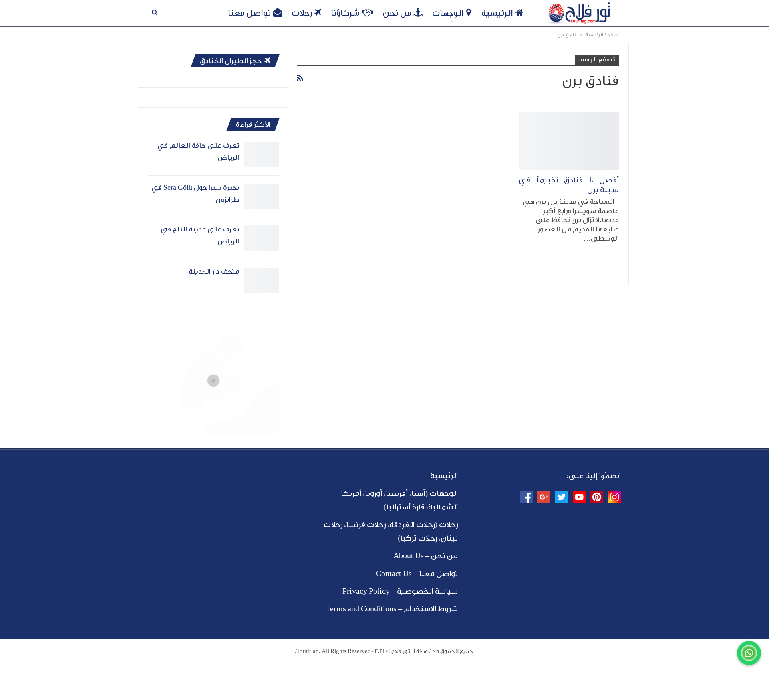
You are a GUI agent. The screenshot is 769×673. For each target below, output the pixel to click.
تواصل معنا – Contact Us (417, 573)
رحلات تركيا (418, 538)
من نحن (397, 13)
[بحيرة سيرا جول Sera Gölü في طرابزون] (261, 196)
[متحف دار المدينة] (261, 280)
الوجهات (448, 13)
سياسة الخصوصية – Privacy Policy (400, 591)
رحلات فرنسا (366, 524)
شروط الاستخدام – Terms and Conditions (392, 608)
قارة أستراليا (405, 507)
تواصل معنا (249, 13)
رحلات (302, 13)
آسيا (418, 493)
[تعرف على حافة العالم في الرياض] (261, 154)
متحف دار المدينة (214, 271)
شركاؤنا (345, 13)
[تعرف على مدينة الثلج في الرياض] (261, 238)
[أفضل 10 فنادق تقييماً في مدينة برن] (569, 141)
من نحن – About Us (425, 555)
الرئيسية (497, 13)
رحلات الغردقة (412, 524)
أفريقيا (397, 493)
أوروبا (373, 493)
